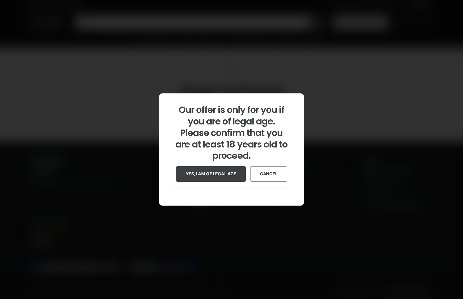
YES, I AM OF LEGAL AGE (211, 174)
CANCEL (269, 174)
